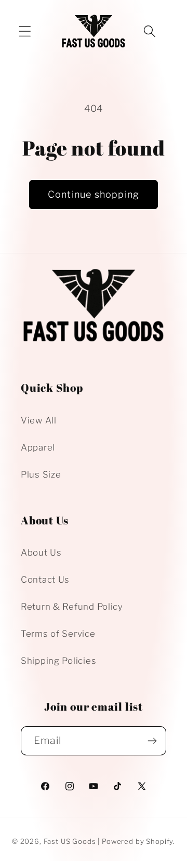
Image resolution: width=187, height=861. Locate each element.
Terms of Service (58, 633)
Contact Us (45, 579)
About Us (41, 552)
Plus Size (41, 474)
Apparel (38, 447)
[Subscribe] (152, 740)
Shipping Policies (58, 661)
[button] (25, 31)
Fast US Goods (70, 841)
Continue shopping (93, 194)
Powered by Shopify (137, 841)
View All (39, 420)
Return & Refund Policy (72, 606)
